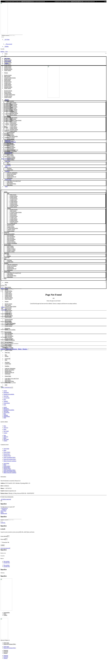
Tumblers (7, 137)
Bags (6, 131)
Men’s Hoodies (10, 146)
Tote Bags (9, 168)
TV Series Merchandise (12, 136)
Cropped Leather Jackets (15, 120)
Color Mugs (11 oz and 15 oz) (14, 181)
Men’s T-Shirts (10, 155)
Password (3, 539)
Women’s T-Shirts (11, 158)
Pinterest (5, 653)
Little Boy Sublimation (12, 172)
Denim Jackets (13, 105)
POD (6, 186)
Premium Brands (11, 132)
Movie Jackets (10, 133)
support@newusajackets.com (20, 1)
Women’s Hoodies (11, 150)
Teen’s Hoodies (10, 148)
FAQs (2, 512)
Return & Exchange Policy (9, 459)
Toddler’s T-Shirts (11, 157)
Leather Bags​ (10, 169)
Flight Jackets (13, 123)
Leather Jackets (13, 110)
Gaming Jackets (10, 135)
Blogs (4, 429)
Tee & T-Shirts (8, 113)
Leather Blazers (13, 109)
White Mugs (10, 185)
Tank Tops (7, 123)
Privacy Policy (6, 452)
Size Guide (6, 431)
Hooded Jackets (13, 106)
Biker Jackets (13, 102)
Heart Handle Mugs (11, 183)
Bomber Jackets (13, 104)
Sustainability (6, 612)
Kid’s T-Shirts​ (10, 154)
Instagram (5, 650)
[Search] (3, 37)
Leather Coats (13, 108)
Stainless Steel (10, 175)
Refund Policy (6, 454)
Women (6, 72)
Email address (4, 536)
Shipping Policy (7, 455)
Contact (5, 433)
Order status (6, 642)
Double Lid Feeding (11, 174)
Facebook (5, 651)
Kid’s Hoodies (10, 143)
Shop (4, 426)
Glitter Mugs (10, 182)
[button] (53, 189)
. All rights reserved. (6, 499)
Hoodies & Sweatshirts (9, 101)
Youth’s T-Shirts (8, 121)
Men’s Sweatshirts (11, 147)
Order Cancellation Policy (9, 457)
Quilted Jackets (13, 112)
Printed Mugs (8, 179)
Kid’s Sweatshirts (11, 144)
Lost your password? (5, 548)
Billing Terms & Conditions (9, 461)
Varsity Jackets (7, 70)
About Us (5, 427)
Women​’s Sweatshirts (12, 151)
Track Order (6, 448)
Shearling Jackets (14, 113)
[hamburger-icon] (105, 53)
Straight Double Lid (11, 176)
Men (5, 56)
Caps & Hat (7, 130)
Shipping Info (4, 513)
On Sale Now (6, 562)
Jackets (6, 53)
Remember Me (5, 542)
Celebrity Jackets (11, 137)
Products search (5, 35)
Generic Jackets (7, 97)
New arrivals (6, 561)
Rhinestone (7, 140)
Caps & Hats (6, 397)
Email (2, 346)
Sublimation (9, 178)
